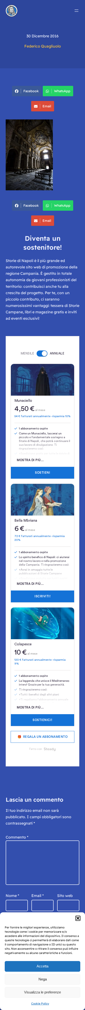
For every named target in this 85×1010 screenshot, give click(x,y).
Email (46, 106)
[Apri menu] (76, 10)
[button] (78, 918)
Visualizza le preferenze (42, 992)
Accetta (42, 966)
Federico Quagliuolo (42, 46)
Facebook (31, 91)
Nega (42, 979)
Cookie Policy (40, 1003)
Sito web (65, 895)
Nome (12, 895)
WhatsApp (62, 91)
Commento (17, 837)
